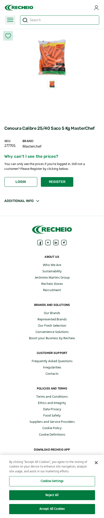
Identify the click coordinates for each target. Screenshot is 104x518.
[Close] (96, 462)
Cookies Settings (52, 481)
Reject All (51, 495)
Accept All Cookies (52, 509)
